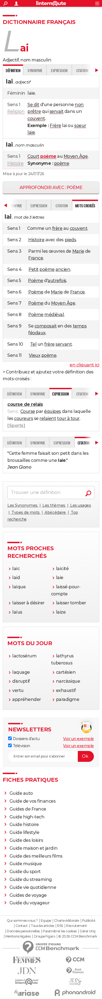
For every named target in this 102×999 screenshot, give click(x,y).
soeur (80, 125)
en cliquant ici (84, 364)
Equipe (46, 921)
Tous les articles (42, 926)
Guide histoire (24, 824)
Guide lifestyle (24, 832)
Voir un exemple (78, 738)
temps (80, 326)
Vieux (35, 355)
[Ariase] (27, 993)
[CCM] (75, 960)
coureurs (23, 418)
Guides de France (28, 809)
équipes (52, 411)
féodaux (37, 332)
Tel (33, 344)
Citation (82, 70)
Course (27, 411)
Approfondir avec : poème (51, 187)
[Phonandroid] (75, 992)
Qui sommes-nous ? (22, 921)
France (35, 258)
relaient (47, 418)
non (79, 104)
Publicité (88, 921)
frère (57, 228)
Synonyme (34, 70)
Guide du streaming (31, 879)
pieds (70, 239)
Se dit (33, 104)
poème (61, 163)
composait (46, 326)
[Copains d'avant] (27, 981)
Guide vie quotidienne (33, 887)
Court (33, 156)
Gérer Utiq (87, 931)
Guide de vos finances (33, 801)
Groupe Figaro (44, 936)
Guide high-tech (27, 816)
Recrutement (76, 926)
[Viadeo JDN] (75, 981)
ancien (62, 269)
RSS (60, 926)
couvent (36, 118)
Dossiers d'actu (25, 738)
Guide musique (26, 863)
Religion (15, 111)
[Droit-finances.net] (75, 970)
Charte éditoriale (66, 921)
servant (63, 344)
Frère (55, 125)
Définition (14, 394)
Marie (78, 251)
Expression (59, 70)
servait (57, 111)
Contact (22, 926)
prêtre (34, 111)
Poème (35, 280)
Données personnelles (23, 931)
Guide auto (21, 793)
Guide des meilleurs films (36, 856)
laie (31, 132)
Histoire (15, 163)
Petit (34, 269)
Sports (16, 425)
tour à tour (68, 418)
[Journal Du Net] (27, 970)
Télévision (21, 745)
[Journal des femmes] (27, 960)
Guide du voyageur (30, 902)
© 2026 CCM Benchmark (77, 936)
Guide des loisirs (26, 840)
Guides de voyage (28, 895)
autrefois (57, 280)
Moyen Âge (76, 156)
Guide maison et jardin (33, 848)
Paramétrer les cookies (59, 931)
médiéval (54, 314)
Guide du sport (25, 871)
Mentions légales (17, 936)
